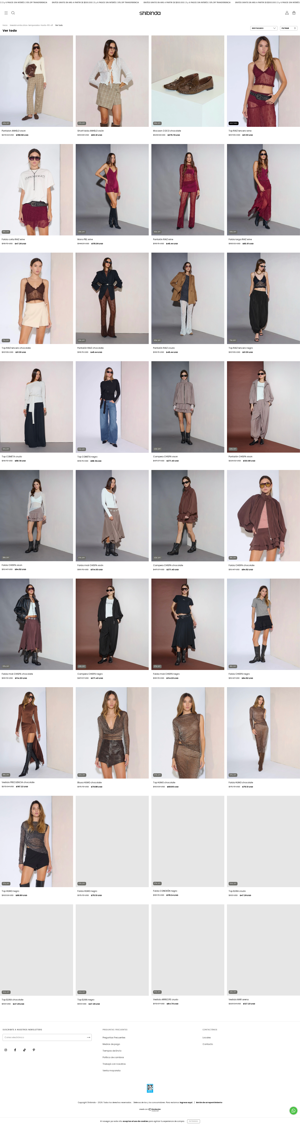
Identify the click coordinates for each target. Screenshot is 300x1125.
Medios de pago (111, 1044)
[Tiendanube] (150, 1110)
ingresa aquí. (186, 1102)
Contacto (208, 1044)
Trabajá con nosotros (114, 1063)
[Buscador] (13, 13)
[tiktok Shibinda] (24, 1050)
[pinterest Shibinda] (34, 1050)
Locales (207, 1037)
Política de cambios (113, 1057)
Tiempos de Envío (112, 1050)
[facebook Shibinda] (15, 1050)
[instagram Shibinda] (6, 1050)
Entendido (193, 1121)
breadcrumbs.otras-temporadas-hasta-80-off (31, 25)
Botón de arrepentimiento (209, 1102)
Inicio (5, 25)
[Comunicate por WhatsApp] (293, 1111)
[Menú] (6, 13)
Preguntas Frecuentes (114, 1037)
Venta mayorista (111, 1070)
